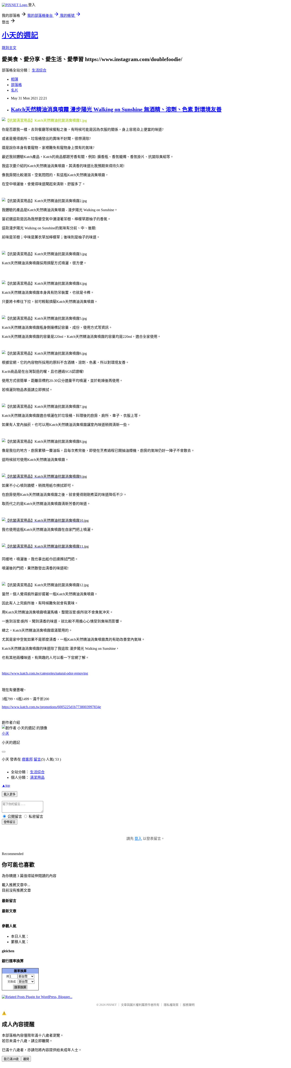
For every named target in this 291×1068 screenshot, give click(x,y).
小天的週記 (20, 35)
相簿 (14, 79)
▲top (6, 785)
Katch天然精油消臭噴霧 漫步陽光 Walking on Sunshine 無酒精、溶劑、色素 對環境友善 (116, 109)
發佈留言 (9, 822)
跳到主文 (9, 48)
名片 (14, 90)
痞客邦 (27, 759)
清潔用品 (37, 777)
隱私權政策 (171, 1004)
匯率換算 (20, 971)
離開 (26, 1059)
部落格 (16, 85)
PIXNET (111, 1004)
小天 (5, 733)
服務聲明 (189, 1004)
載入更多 (9, 794)
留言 (37, 759)
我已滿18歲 (11, 1059)
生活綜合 (39, 70)
